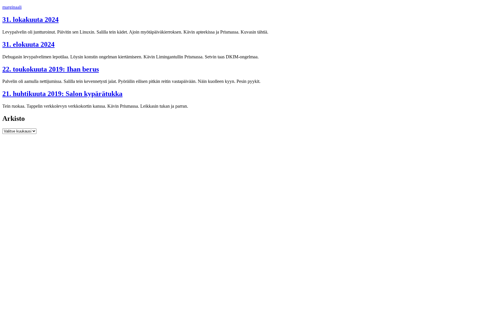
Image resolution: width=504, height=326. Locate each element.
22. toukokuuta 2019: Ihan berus (50, 69)
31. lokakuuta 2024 (30, 19)
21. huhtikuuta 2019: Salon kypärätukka (62, 93)
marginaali (12, 7)
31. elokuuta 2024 (28, 44)
